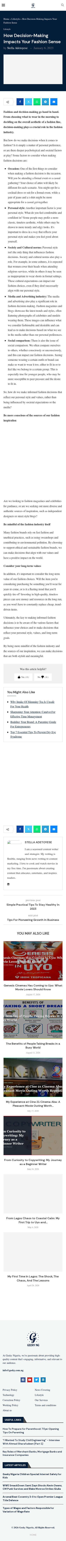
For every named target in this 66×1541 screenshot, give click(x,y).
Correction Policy (11, 1400)
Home (6, 18)
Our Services (41, 1400)
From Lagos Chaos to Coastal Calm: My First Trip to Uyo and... (33, 1220)
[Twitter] (36, 1379)
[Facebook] (23, 1379)
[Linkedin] (43, 1379)
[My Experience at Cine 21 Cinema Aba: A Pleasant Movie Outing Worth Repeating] (33, 1077)
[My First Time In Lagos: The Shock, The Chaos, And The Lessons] (33, 1252)
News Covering (42, 1390)
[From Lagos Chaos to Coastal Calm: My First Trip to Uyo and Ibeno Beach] (33, 1193)
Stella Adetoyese (17, 48)
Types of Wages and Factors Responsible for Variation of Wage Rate (28, 1509)
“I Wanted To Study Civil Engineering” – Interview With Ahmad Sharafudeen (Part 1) (31, 1442)
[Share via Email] (53, 101)
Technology (8, 1395)
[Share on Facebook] (20, 101)
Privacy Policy (10, 1390)
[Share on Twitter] (28, 101)
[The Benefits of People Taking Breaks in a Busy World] (33, 1019)
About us (7, 1410)
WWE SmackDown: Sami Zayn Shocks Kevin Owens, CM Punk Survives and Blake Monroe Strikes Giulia (32, 1487)
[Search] (62, 5)
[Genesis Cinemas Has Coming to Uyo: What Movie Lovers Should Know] (33, 960)
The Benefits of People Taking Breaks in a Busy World (33, 1045)
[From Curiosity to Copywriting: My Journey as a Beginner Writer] (33, 1135)
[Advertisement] (33, 460)
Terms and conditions (45, 1405)
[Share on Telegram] (45, 101)
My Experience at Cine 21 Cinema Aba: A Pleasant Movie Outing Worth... (33, 1104)
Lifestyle (15, 18)
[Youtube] (29, 1379)
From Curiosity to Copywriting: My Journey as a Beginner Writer (33, 1162)
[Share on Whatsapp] (36, 101)
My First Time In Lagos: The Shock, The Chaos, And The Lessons (33, 1278)
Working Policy (10, 1405)
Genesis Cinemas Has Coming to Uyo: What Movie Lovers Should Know (33, 987)
